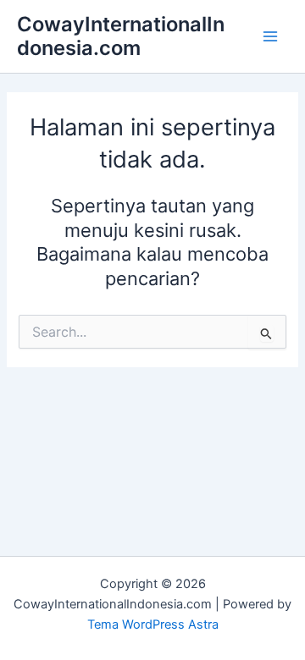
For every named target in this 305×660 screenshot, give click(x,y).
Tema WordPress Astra (153, 624)
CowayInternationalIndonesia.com (121, 36)
